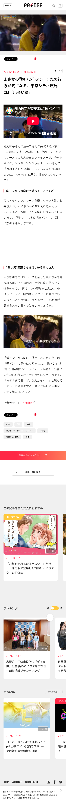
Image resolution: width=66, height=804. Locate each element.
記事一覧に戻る (33, 472)
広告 (8, 424)
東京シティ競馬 (12, 437)
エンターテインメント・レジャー (19, 430)
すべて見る (53, 691)
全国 (27, 437)
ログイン (8, 6)
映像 (28, 424)
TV (18, 424)
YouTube (28, 402)
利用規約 (22, 798)
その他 (42, 430)
